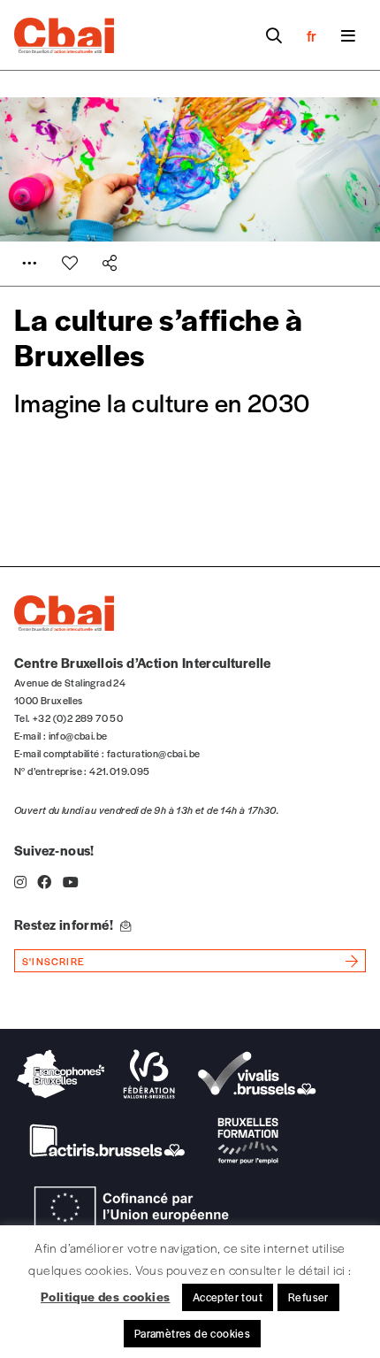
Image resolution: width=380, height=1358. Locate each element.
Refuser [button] (308, 1297)
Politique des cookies (105, 1296)
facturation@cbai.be (154, 753)
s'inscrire (53, 961)
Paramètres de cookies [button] (192, 1333)
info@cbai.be (78, 735)
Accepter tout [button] (227, 1297)
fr (311, 35)
